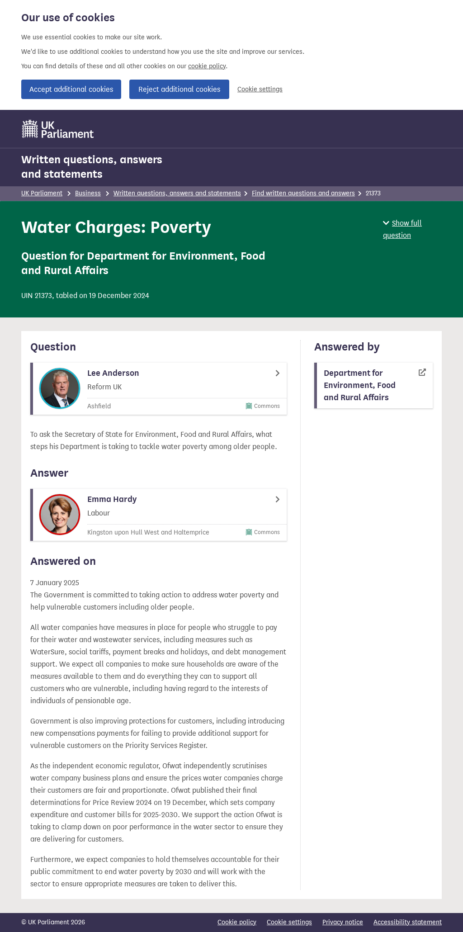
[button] (412, 229)
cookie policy (207, 66)
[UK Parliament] (58, 129)
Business (88, 193)
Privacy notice (342, 922)
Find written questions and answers (303, 193)
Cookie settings (260, 89)
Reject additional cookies (179, 89)
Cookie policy (236, 922)
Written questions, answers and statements (91, 167)
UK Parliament (41, 193)
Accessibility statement (407, 922)
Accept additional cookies (71, 89)
